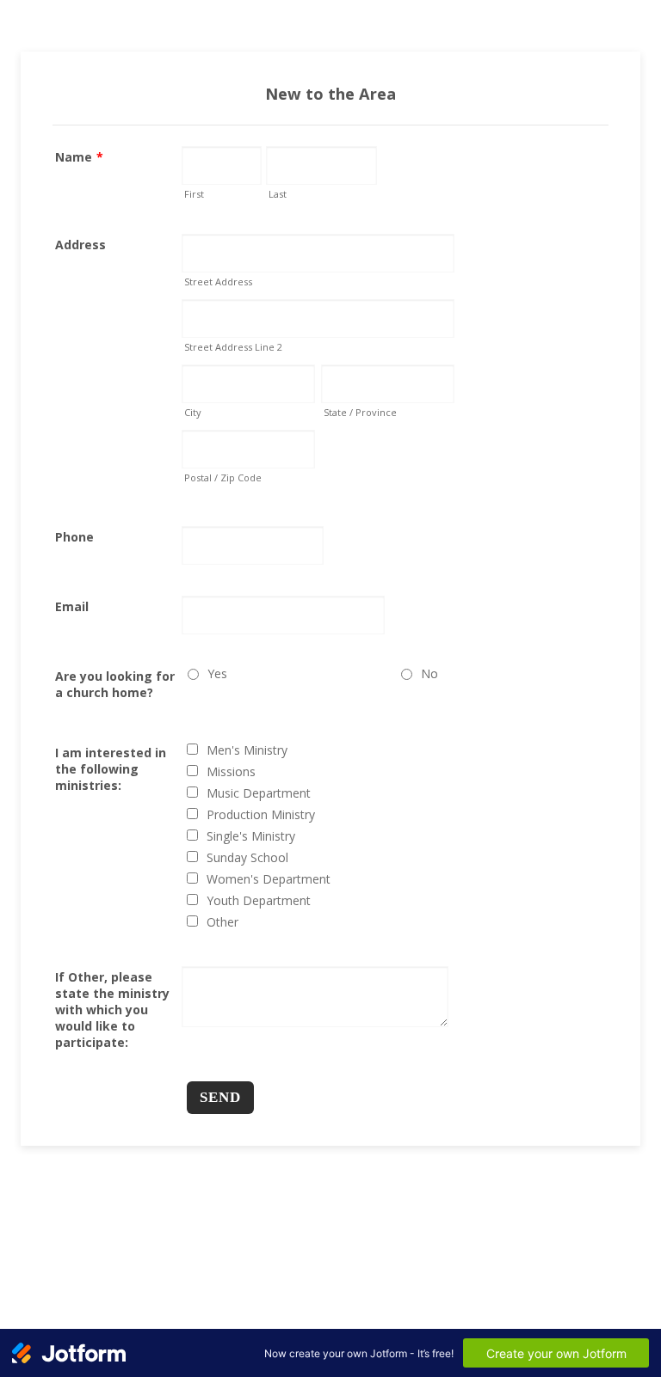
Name (79, 157)
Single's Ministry (251, 836)
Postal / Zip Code (223, 477)
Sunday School (247, 857)
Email (72, 606)
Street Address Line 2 (233, 346)
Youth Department (259, 900)
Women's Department (268, 879)
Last (278, 193)
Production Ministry (261, 814)
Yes (217, 673)
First (194, 193)
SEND (220, 1097)
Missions (231, 771)
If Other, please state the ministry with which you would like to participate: (112, 1009)
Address (80, 244)
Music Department (259, 793)
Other (222, 922)
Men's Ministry (247, 750)
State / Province (360, 412)
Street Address (218, 281)
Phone (74, 537)
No (429, 673)
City (192, 412)
